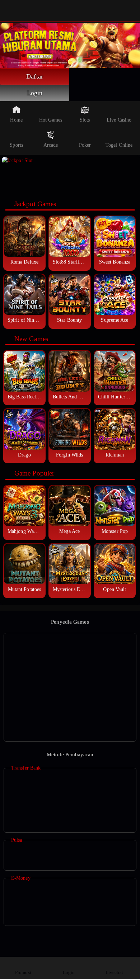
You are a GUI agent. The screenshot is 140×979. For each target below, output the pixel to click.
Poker (85, 145)
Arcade (50, 145)
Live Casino (119, 120)
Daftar (34, 76)
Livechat (114, 972)
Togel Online (119, 145)
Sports (16, 145)
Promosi (23, 972)
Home (16, 120)
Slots (85, 120)
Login (35, 92)
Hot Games (50, 120)
